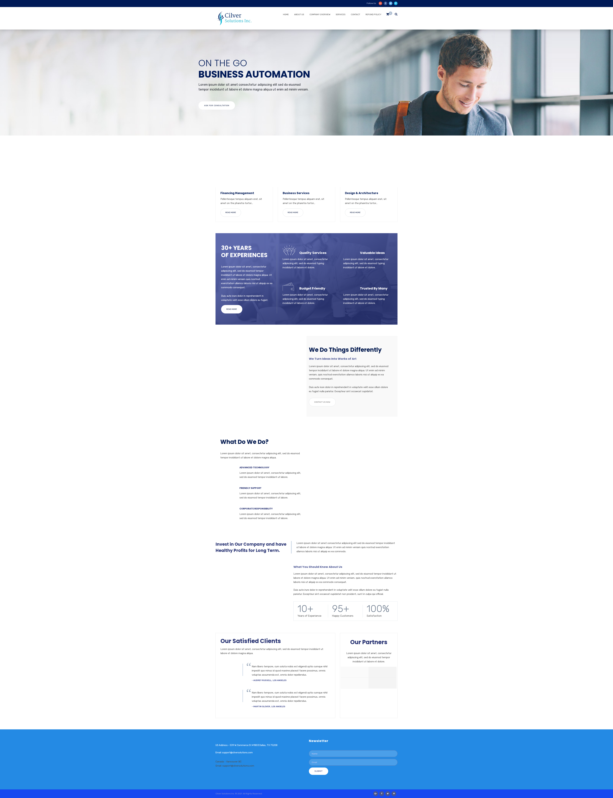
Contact (355, 14)
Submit (318, 771)
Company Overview (320, 14)
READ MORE (230, 212)
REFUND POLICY (373, 14)
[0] (387, 15)
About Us (299, 14)
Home (286, 14)
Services (340, 14)
